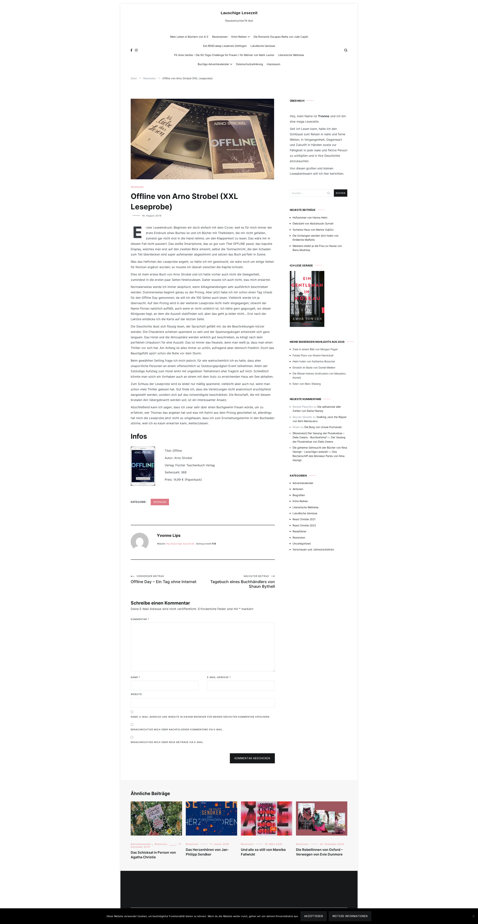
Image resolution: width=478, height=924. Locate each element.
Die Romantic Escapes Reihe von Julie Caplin (281, 36)
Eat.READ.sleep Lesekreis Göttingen (225, 45)
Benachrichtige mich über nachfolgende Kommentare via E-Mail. (177, 729)
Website (136, 694)
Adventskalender (303, 483)
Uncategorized (302, 543)
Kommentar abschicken (252, 758)
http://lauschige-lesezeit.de (180, 543)
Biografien (299, 495)
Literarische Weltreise (291, 55)
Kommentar (140, 619)
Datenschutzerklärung (249, 64)
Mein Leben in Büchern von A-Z (189, 36)
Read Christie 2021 (304, 519)
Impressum (273, 64)
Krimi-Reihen (239, 36)
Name (135, 677)
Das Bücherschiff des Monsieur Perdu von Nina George (318, 456)
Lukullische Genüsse (262, 45)
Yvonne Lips (169, 535)
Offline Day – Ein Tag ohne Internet (163, 579)
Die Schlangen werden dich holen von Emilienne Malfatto (316, 237)
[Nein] (473, 916)
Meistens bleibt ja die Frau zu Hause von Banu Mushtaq (317, 248)
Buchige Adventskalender (213, 64)
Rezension (137, 187)
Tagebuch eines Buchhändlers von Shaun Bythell (242, 582)
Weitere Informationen (350, 916)
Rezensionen (220, 36)
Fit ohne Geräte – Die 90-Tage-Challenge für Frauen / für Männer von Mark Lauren (224, 55)
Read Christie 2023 (304, 525)
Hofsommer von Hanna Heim (310, 217)
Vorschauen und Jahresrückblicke (313, 549)
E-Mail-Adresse (219, 677)
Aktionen (298, 489)
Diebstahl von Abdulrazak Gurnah (313, 223)
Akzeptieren (313, 916)
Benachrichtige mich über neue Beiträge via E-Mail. (167, 742)
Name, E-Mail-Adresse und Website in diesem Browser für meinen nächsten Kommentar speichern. (200, 716)
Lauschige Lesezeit (239, 13)
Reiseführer (299, 531)
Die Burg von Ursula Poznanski (323, 427)
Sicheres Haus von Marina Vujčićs (313, 229)
